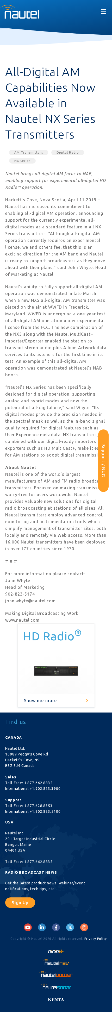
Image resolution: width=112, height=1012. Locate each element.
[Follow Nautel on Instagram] (84, 927)
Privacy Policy (95, 938)
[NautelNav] (56, 962)
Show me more (40, 700)
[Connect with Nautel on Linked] (42, 927)
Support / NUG (103, 460)
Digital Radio (68, 152)
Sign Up (20, 902)
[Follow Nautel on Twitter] (70, 927)
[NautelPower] (56, 974)
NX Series (22, 161)
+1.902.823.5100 (45, 811)
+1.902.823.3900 (45, 788)
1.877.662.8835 (38, 783)
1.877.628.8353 (38, 806)
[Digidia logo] (56, 949)
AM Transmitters (28, 152)
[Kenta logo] (56, 998)
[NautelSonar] (56, 986)
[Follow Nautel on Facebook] (56, 927)
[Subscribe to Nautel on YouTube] (27, 927)
